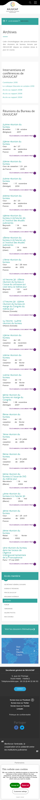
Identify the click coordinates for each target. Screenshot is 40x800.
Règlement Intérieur (11, 597)
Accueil (5, 21)
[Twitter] (22, 727)
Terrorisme (8, 609)
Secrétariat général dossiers (15, 584)
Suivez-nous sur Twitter (20, 703)
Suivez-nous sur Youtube (20, 706)
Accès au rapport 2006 (12, 94)
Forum (6, 605)
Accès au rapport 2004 (12, 97)
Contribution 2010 (10, 82)
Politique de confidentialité (20, 715)
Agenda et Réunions (11, 588)
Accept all (15, 785)
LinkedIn (20, 709)
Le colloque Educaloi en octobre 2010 (18, 86)
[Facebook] (16, 727)
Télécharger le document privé (21, 136)
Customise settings (20, 791)
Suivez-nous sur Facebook (20, 700)
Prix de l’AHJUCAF (10, 592)
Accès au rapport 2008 (12, 90)
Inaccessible (8, 617)
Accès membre (13, 21)
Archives (7, 601)
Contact (20, 689)
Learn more (20, 797)
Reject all (25, 785)
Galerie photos (9, 613)
